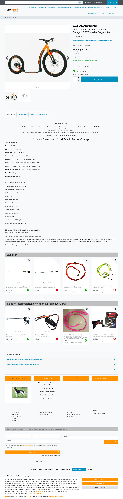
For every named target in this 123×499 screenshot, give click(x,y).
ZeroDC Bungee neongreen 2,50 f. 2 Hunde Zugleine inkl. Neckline (103, 286)
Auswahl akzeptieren (100, 487)
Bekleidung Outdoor (94, 7)
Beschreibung (11, 114)
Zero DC (71, 412)
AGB (56, 469)
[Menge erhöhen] (78, 78)
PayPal (35, 496)
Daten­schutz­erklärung (35, 493)
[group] (18, 271)
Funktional (44, 496)
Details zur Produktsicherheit (38, 114)
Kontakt (90, 469)
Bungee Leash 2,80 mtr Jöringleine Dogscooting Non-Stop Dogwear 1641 (46, 335)
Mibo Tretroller (15, 414)
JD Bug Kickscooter (46, 412)
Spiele (114, 7)
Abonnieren (32, 452)
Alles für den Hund (92, 13)
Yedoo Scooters (16, 416)
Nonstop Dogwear (74, 414)
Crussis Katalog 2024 (98, 413)
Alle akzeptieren (100, 479)
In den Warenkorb (99, 80)
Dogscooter (32, 7)
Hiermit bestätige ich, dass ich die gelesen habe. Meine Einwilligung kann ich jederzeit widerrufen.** (32, 446)
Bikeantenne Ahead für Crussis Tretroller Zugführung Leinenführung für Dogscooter (45, 286)
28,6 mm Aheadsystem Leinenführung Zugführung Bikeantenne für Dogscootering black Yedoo (18, 286)
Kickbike (13, 420)
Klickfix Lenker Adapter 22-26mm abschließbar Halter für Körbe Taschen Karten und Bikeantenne (104, 335)
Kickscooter (51, 7)
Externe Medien (23, 496)
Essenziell (11, 496)
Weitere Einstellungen (56, 496)
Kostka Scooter (15, 412)
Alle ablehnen (100, 483)
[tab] (11, 114)
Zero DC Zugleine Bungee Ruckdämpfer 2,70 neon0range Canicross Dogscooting (74, 286)
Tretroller (41, 7)
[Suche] (80, 2)
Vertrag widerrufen (78, 469)
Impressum (39, 491)
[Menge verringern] (78, 80)
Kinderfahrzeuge (79, 7)
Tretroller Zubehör (64, 7)
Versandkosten (86, 57)
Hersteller (112, 13)
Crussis (13, 418)
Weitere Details (22, 114)
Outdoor (107, 7)
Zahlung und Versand (100, 378)
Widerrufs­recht (65, 469)
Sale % (104, 13)
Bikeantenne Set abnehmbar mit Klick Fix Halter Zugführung (17, 335)
